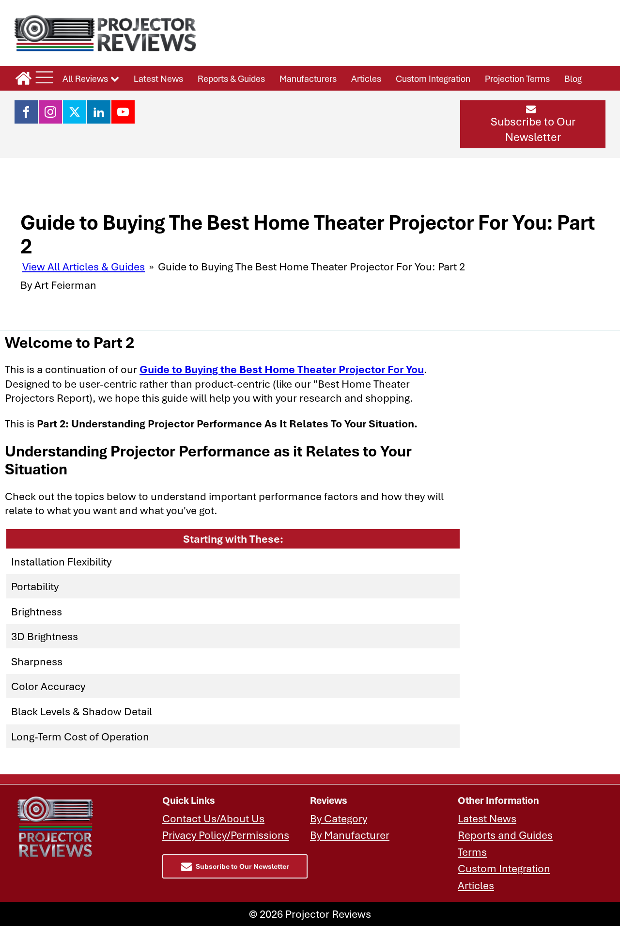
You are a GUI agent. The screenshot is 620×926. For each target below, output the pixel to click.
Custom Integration (433, 78)
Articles (366, 78)
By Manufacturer (349, 835)
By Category (338, 818)
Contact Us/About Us (213, 818)
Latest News (158, 78)
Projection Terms (517, 78)
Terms (472, 852)
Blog (573, 78)
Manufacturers (308, 78)
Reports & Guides (231, 78)
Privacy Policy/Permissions (225, 835)
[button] (532, 124)
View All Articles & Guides (83, 266)
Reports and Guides (505, 835)
